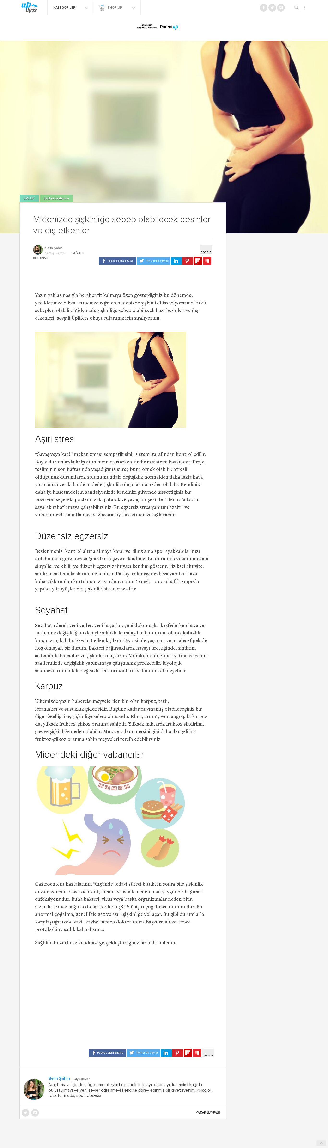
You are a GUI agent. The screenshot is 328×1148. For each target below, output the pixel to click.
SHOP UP (115, 7)
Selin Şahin (53, 248)
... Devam (93, 1096)
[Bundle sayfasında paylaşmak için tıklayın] (207, 261)
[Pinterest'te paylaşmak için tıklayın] (187, 261)
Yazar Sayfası (208, 1113)
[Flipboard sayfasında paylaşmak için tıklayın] (198, 261)
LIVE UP (29, 198)
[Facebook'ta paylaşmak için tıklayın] (117, 261)
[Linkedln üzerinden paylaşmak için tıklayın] (176, 261)
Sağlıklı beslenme (56, 198)
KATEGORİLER (64, 7)
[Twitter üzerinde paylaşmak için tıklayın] (153, 261)
